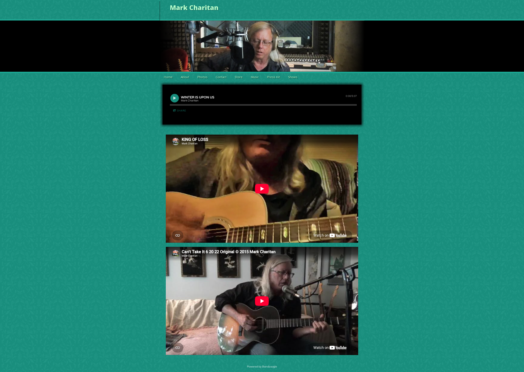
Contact (221, 77)
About (185, 77)
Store (239, 77)
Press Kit (273, 77)
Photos (202, 77)
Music (255, 77)
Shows (292, 77)
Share (181, 110)
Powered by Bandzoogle (262, 366)
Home (168, 77)
